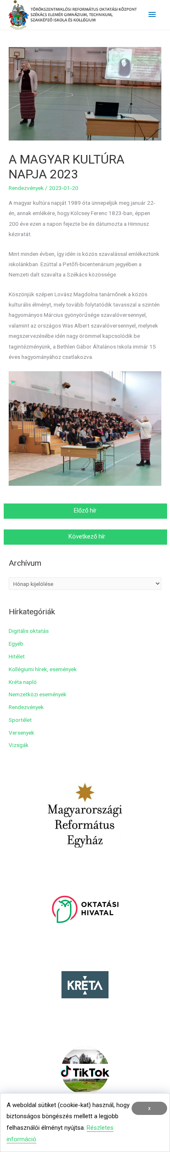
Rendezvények (26, 188)
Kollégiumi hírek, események (43, 669)
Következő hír (86, 536)
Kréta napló (23, 682)
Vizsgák (18, 745)
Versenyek (21, 732)
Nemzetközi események (37, 694)
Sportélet (20, 719)
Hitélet (17, 656)
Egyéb (16, 643)
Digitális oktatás (29, 631)
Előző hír (86, 510)
